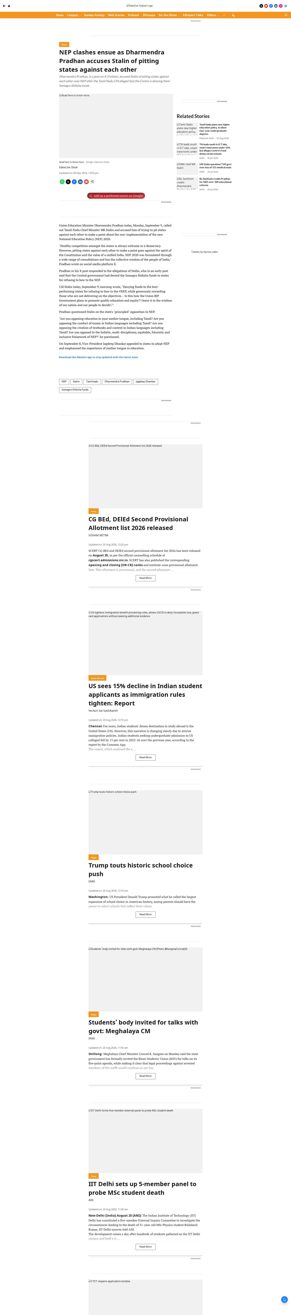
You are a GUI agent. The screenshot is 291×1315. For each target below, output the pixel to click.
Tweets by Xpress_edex (204, 252)
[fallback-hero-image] (187, 129)
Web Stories (116, 15)
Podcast (133, 15)
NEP (64, 381)
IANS (92, 881)
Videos (211, 15)
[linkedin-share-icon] (80, 183)
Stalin (76, 381)
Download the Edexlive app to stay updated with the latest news (98, 357)
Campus (72, 15)
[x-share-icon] (68, 183)
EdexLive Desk (68, 167)
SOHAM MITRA (98, 535)
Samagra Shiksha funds (75, 389)
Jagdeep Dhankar (146, 381)
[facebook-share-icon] (74, 183)
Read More (145, 578)
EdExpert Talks (193, 15)
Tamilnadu (92, 381)
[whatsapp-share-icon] (62, 183)
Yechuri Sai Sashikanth (103, 711)
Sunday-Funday (94, 15)
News (60, 15)
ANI (91, 1200)
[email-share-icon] (86, 183)
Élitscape (149, 15)
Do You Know (168, 15)
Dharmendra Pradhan (117, 381)
